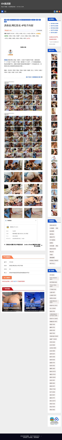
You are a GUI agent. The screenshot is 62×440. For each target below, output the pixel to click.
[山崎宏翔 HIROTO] (54, 57)
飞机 (12, 305)
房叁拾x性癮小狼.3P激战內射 (14, 244)
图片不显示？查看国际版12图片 (33, 77)
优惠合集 (5, 303)
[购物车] (57, 11)
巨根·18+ (33, 33)
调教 (5, 21)
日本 (12, 303)
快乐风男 (52, 231)
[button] (59, 11)
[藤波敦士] (54, 192)
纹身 (30, 36)
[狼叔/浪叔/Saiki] (54, 77)
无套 (14, 36)
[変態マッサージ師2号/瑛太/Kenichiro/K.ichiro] (54, 111)
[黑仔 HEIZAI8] (54, 138)
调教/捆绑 (52, 257)
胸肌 (10, 38)
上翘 (52, 292)
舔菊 (52, 386)
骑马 (25, 38)
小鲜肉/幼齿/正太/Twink (53, 314)
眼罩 (52, 356)
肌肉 (38, 36)
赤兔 (57, 228)
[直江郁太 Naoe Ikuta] (54, 212)
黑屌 (52, 403)
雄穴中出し (52, 263)
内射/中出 (53, 305)
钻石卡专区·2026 (37, 305)
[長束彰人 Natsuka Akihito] (54, 206)
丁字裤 (53, 289)
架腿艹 (18, 36)
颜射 (52, 398)
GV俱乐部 (6, 3)
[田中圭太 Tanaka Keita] (54, 151)
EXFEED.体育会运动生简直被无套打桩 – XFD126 (18, 308)
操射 (52, 333)
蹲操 (21, 38)
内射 (21, 33)
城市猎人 (52, 234)
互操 (5, 19)
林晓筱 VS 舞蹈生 (31, 308)
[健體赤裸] (54, 158)
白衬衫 (53, 348)
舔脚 (52, 383)
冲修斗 (51, 254)
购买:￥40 (8, 30)
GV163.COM (54, 23)
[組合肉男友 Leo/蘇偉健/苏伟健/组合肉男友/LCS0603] (54, 84)
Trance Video (53, 285)
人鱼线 (53, 295)
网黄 (37, 19)
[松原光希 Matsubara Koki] (54, 90)
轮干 (52, 392)
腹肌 (14, 38)
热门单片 (33, 19)
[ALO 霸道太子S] (54, 131)
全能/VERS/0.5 (53, 301)
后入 (25, 33)
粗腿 (26, 36)
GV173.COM (54, 26)
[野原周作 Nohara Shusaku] (54, 185)
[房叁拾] (10, 51)
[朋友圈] (54, 11)
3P (52, 275)
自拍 (52, 380)
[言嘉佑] (54, 97)
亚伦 (17, 33)
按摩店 (51, 242)
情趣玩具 (53, 321)
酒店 (52, 395)
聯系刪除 (37, 437)
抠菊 (52, 324)
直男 (52, 353)
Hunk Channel (53, 278)
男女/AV (52, 251)
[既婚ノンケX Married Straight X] (54, 118)
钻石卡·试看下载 (7, 305)
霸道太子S (52, 237)
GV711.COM (54, 30)
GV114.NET (54, 32)
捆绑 (52, 327)
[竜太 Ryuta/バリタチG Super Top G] (54, 104)
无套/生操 (54, 336)
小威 (29, 33)
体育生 (53, 298)
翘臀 (34, 36)
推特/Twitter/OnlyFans (25, 19)
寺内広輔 (52, 245)
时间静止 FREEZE (54, 260)
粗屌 (52, 359)
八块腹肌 (52, 228)
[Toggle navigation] (5, 11)
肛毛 (7, 38)
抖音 (7, 36)
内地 (8, 19)
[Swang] (54, 70)
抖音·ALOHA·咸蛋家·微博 (15, 19)
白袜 (52, 351)
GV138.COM (54, 28)
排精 (11, 36)
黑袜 (57, 245)
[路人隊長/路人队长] (54, 172)
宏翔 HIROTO (53, 225)
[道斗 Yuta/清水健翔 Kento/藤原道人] (54, 145)
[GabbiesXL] (54, 165)
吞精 (52, 311)
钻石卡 (15, 281)
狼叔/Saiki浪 (53, 248)
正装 (52, 342)
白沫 (23, 36)
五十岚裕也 (52, 240)
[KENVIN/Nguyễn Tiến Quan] (54, 63)
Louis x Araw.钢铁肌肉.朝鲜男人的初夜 (32, 245)
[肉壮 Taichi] (54, 179)
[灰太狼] (54, 199)
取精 (9, 303)
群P (39, 19)
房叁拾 (38, 33)
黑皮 (29, 38)
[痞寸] (54, 124)
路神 (18, 38)
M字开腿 (53, 282)
